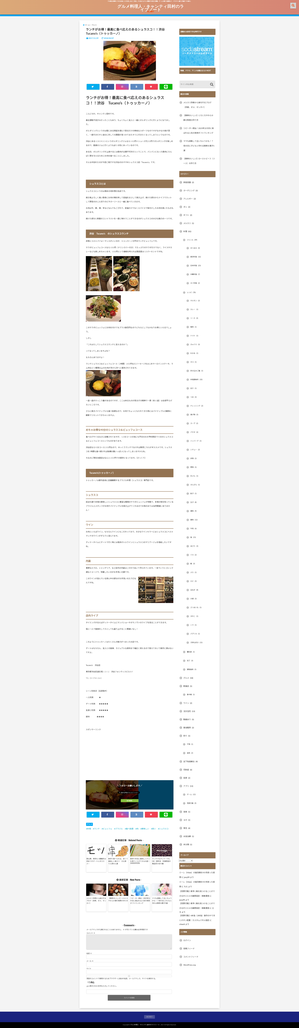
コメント (90, 933)
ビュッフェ (107, 829)
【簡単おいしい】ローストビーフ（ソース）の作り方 (199, 161)
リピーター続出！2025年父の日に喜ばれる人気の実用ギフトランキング (140, 901)
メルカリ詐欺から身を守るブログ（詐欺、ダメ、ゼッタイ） (96, 901)
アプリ (186, 786)
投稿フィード (189, 949)
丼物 (192, 458)
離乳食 (189, 652)
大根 (192, 599)
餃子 (192, 493)
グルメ (89, 824)
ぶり (192, 572)
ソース (192, 318)
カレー (192, 309)
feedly (130, 800)
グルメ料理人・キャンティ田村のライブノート (150, 7)
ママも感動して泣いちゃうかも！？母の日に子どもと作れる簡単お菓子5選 (162, 901)
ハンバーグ (194, 441)
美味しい (145, 829)
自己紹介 (150, 12)
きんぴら (193, 485)
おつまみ (193, 248)
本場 (89, 829)
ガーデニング (189, 191)
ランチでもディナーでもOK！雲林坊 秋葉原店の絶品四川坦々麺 (161, 861)
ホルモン (193, 301)
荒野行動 (190, 803)
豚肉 (192, 520)
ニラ (192, 625)
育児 (185, 828)
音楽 (185, 812)
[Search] (211, 84)
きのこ (192, 616)
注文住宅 (187, 711)
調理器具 (190, 669)
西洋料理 (193, 257)
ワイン (186, 703)
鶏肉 (192, 511)
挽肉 (192, 327)
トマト (192, 336)
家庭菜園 (187, 182)
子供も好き (194, 642)
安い (154, 829)
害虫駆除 (187, 728)
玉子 (192, 502)
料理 (185, 231)
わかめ (192, 353)
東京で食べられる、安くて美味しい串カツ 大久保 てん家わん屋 (118, 861)
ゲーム (189, 794)
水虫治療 (187, 836)
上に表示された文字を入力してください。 (101, 986)
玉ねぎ (192, 590)
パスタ (192, 432)
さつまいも (194, 607)
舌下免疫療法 (189, 762)
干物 (188, 744)
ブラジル (119, 829)
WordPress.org (189, 965)
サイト (88, 969)
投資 (185, 778)
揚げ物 (192, 415)
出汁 (192, 388)
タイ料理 (193, 283)
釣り (185, 736)
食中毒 (189, 694)
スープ (192, 423)
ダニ (185, 207)
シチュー (193, 450)
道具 (188, 753)
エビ (192, 581)
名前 (89, 953)
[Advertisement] (129, 755)
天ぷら (192, 476)
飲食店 (186, 686)
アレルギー (188, 199)
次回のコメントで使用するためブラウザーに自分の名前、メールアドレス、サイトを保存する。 (121, 978)
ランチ (97, 829)
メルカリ (187, 223)
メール (89, 961)
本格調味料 (194, 379)
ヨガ (185, 820)
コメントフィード (190, 957)
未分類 (186, 845)
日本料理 (193, 265)
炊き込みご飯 (195, 371)
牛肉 (192, 528)
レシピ (189, 292)
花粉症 (186, 770)
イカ (192, 555)
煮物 (192, 467)
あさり (192, 546)
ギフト (186, 215)
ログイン (187, 940)
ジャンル (190, 240)
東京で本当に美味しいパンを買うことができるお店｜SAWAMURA (140, 861)
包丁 (188, 661)
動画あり (187, 719)
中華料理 (193, 274)
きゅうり (193, 344)
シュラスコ (163, 829)
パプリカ (193, 634)
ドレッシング (195, 406)
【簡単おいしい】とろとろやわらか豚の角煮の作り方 (118, 900)
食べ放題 (129, 829)
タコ (192, 362)
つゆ (192, 397)
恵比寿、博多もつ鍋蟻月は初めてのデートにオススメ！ (96, 861)
